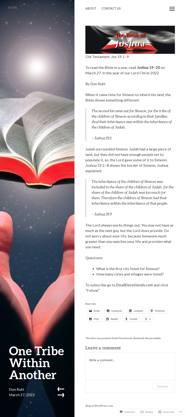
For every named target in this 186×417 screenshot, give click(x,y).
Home (12, 7)
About (90, 8)
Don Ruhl (16, 389)
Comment (162, 386)
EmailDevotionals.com (134, 285)
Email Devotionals (122, 338)
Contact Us (111, 8)
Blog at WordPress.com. (99, 405)
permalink (155, 338)
